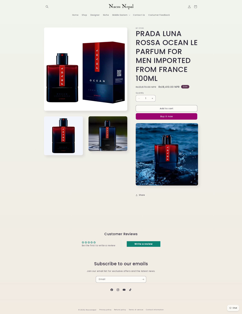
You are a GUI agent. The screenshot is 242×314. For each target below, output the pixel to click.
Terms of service (136, 310)
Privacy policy (105, 310)
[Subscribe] (143, 279)
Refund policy (120, 310)
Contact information (155, 310)
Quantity (140, 93)
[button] (47, 7)
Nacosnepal (91, 310)
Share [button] (142, 195)
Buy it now (166, 116)
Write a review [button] (143, 244)
